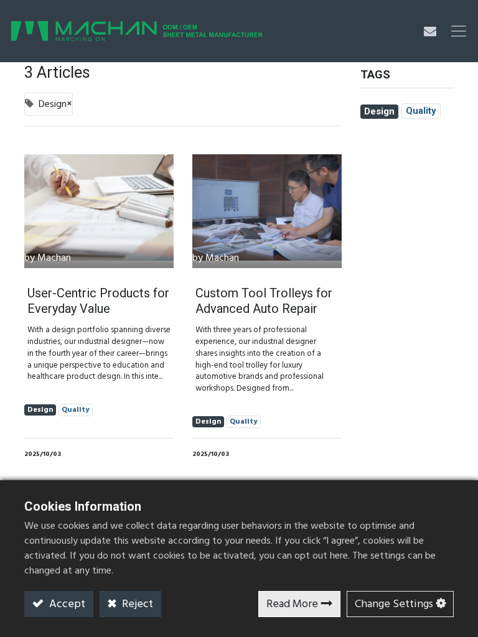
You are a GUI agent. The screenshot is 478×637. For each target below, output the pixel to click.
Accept (66, 604)
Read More (292, 604)
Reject (136, 604)
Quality (421, 110)
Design (379, 111)
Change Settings (394, 604)
